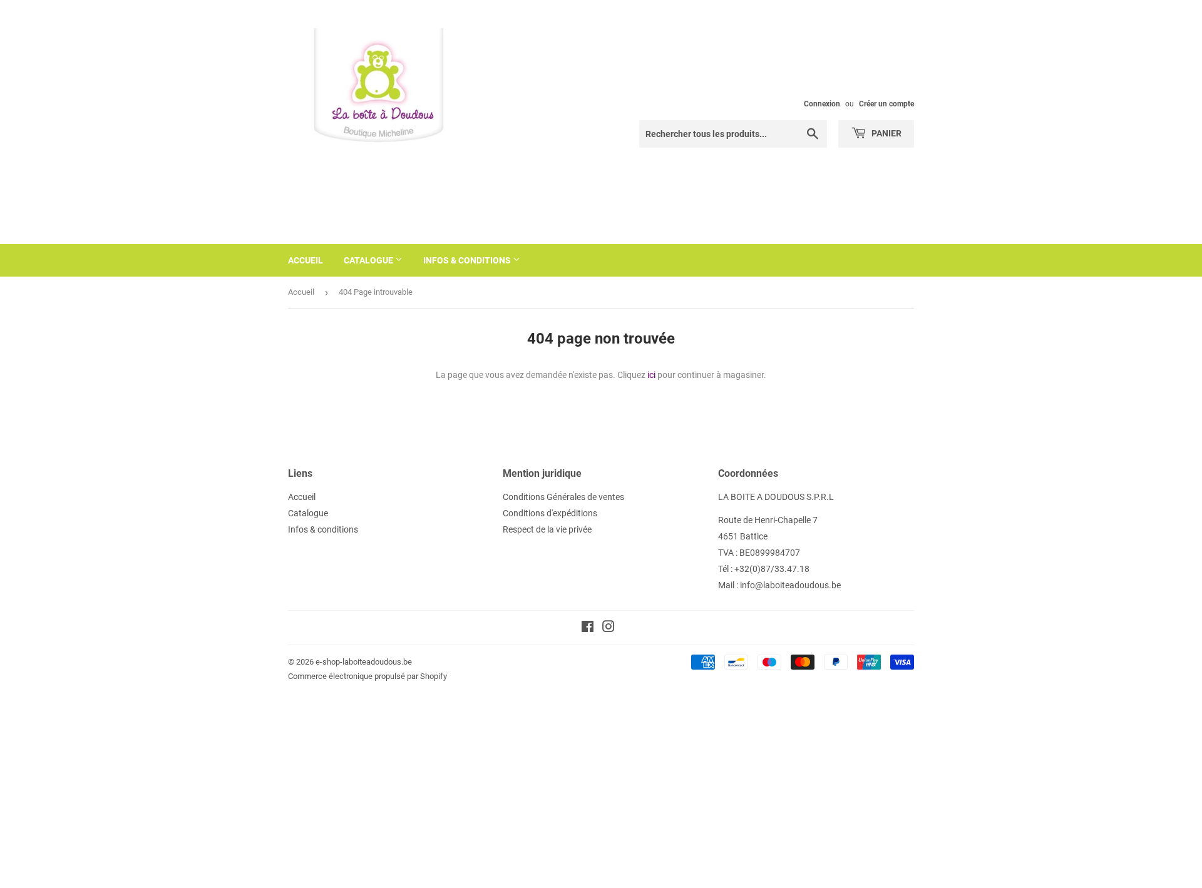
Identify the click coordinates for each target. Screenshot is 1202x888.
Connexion (822, 104)
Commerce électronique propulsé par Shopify (367, 676)
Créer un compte (886, 104)
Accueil (305, 260)
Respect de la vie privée (547, 529)
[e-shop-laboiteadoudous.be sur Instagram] (608, 628)
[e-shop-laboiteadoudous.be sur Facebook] (587, 628)
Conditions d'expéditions (550, 513)
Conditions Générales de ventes (563, 497)
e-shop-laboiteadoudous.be (364, 661)
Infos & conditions (468, 260)
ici (651, 375)
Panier (886, 133)
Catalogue (369, 260)
